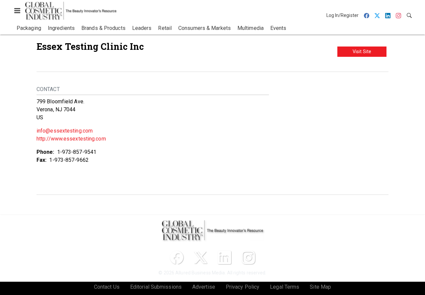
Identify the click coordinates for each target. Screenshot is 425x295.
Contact (48, 89)
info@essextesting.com (65, 131)
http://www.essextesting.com (71, 139)
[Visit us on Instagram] (248, 257)
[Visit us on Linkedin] (224, 257)
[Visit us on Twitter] (200, 257)
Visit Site (362, 51)
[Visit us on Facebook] (176, 257)
